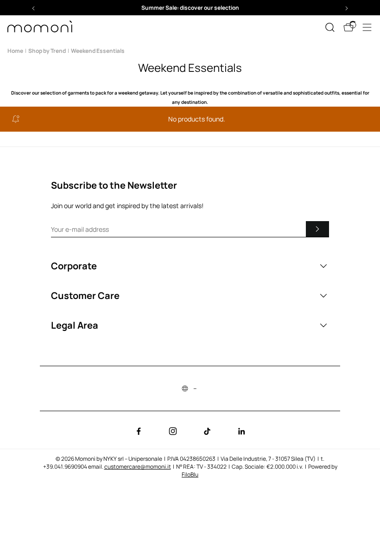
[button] (190, 8)
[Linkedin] (241, 431)
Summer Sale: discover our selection (190, 8)
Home (15, 51)
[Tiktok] (207, 431)
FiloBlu (190, 474)
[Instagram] (173, 431)
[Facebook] (138, 431)
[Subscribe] (317, 229)
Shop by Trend (47, 51)
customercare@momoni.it (137, 467)
